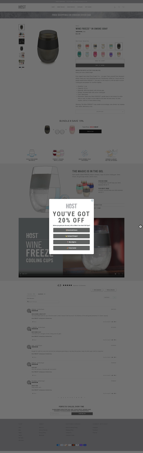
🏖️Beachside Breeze (71, 230)
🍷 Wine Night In (71, 242)
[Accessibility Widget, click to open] (140, 226)
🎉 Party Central (71, 248)
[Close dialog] (92, 200)
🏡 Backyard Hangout (72, 236)
